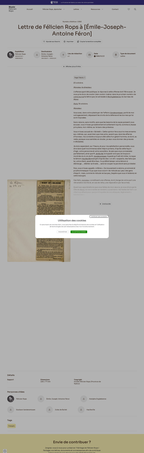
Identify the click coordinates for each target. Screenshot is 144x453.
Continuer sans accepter (99, 216)
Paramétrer (62, 232)
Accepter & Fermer (79, 232)
